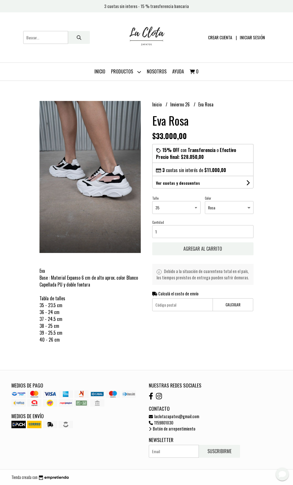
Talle (155, 198)
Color (208, 198)
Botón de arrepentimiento (173, 429)
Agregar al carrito (202, 248)
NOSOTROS (157, 71)
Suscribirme (219, 451)
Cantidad (158, 222)
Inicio (99, 71)
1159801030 (163, 423)
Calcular (232, 304)
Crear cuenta (220, 37)
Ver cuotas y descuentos (178, 183)
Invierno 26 (180, 104)
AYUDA (178, 71)
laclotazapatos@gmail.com (176, 416)
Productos (122, 71)
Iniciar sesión (252, 37)
